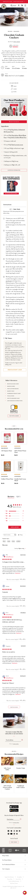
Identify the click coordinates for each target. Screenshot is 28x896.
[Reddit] (14, 834)
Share (15, 89)
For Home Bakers (6, 860)
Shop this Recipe (14, 121)
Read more (17, 573)
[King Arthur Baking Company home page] (3, 7)
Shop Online (5, 855)
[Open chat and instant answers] (25, 893)
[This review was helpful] (21, 579)
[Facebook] (8, 831)
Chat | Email (14, 842)
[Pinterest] (19, 831)
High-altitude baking (13, 388)
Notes (15, 91)
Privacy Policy (9, 879)
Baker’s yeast (10, 391)
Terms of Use (18, 879)
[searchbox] (8, 535)
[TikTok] (11, 831)
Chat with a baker (14, 415)
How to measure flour (13, 398)
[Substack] (17, 834)
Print (15, 86)
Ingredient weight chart (14, 393)
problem (18, 541)
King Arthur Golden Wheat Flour (17, 137)
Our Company (6, 869)
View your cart (22, 5)
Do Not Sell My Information (14, 881)
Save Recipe (14, 83)
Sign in (18, 5)
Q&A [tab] (18, 497)
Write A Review (15, 527)
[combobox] (20, 548)
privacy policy (16, 744)
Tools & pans (10, 396)
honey (13, 541)
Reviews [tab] (11, 497)
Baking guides (11, 386)
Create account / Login (15, 370)
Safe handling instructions (14, 400)
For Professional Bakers (8, 864)
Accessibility (19, 877)
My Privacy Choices (14, 883)
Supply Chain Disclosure (9, 877)
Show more (5, 545)
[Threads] (17, 831)
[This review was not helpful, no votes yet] (23, 579)
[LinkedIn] (8, 834)
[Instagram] (14, 831)
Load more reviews (14, 707)
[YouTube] (11, 834)
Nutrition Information (14, 170)
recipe (8, 541)
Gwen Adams (16, 41)
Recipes (10, 31)
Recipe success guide (13, 383)
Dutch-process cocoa (17, 145)
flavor (4, 541)
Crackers (16, 31)
